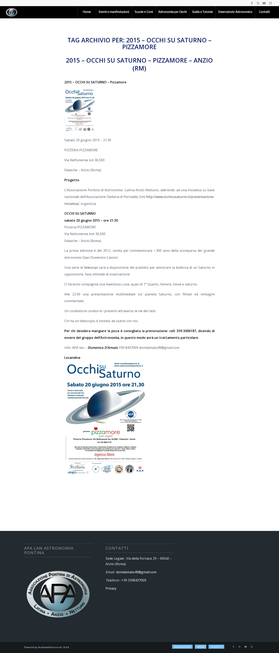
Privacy (111, 588)
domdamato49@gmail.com (136, 572)
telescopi (91, 267)
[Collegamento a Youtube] (264, 3)
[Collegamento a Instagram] (270, 3)
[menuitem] (87, 12)
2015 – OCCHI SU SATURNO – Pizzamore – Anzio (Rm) (139, 64)
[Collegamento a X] (258, 3)
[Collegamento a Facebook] (252, 3)
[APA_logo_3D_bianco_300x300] (12, 12)
